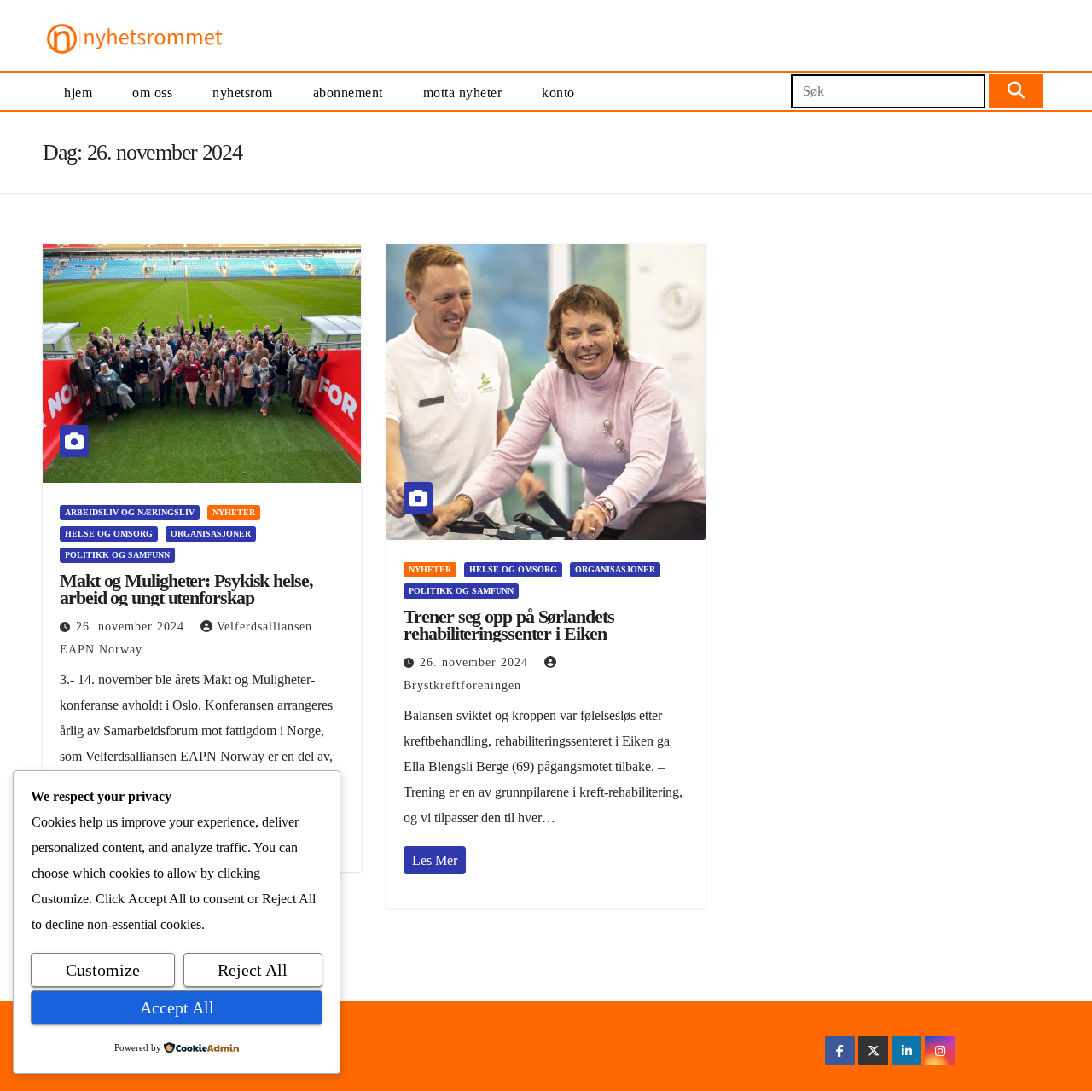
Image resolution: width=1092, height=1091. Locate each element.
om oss (152, 92)
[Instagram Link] (940, 1050)
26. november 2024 (132, 626)
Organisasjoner (211, 533)
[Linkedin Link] (907, 1050)
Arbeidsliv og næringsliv (130, 512)
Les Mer (434, 860)
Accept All (177, 1007)
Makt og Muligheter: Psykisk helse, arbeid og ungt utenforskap (186, 589)
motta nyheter (462, 92)
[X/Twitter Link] (873, 1050)
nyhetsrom (242, 92)
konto (558, 92)
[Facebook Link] (840, 1050)
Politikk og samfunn (117, 555)
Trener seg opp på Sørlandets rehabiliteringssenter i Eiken (508, 625)
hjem (78, 92)
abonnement (348, 92)
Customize (103, 969)
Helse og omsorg (109, 533)
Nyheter (233, 512)
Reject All (253, 969)
